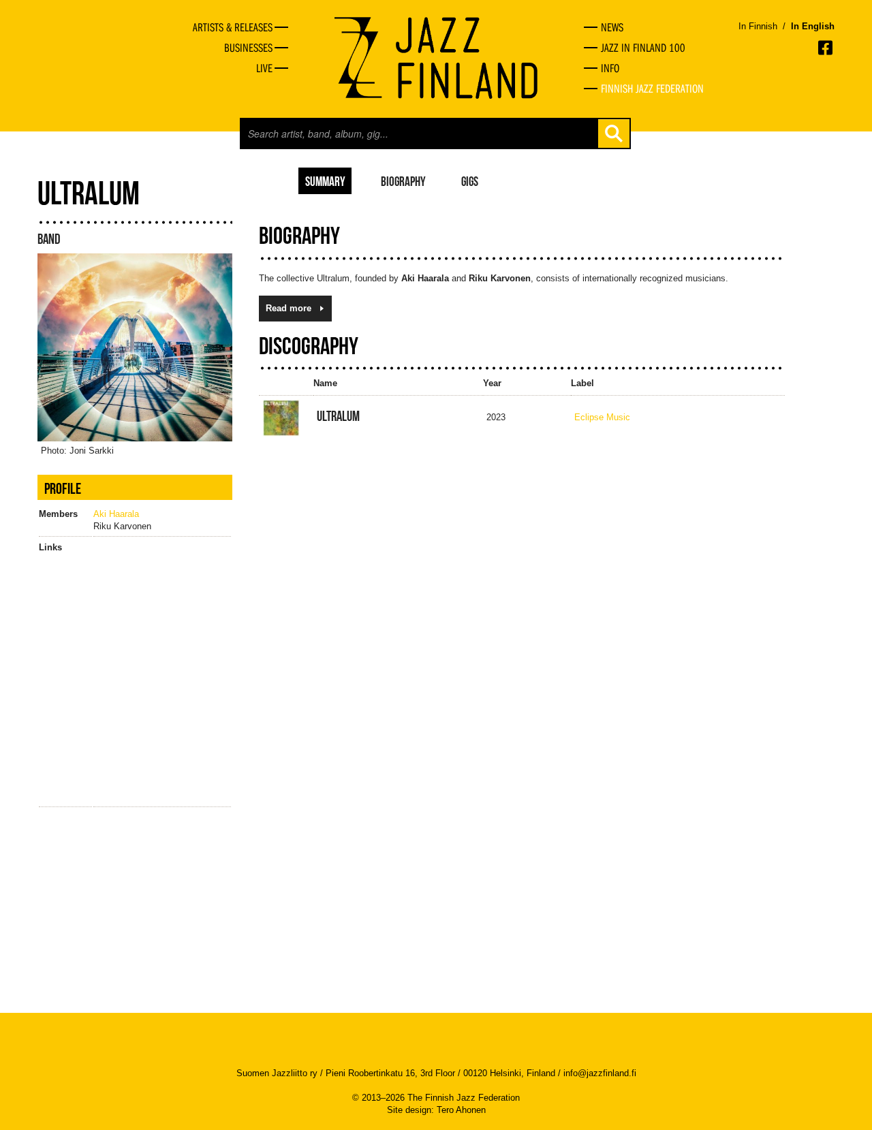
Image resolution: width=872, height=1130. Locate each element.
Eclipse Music (602, 417)
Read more (288, 308)
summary (325, 180)
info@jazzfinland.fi (599, 1073)
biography (403, 180)
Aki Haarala (116, 514)
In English (813, 26)
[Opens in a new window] (826, 48)
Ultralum (338, 416)
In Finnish (757, 26)
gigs (469, 180)
